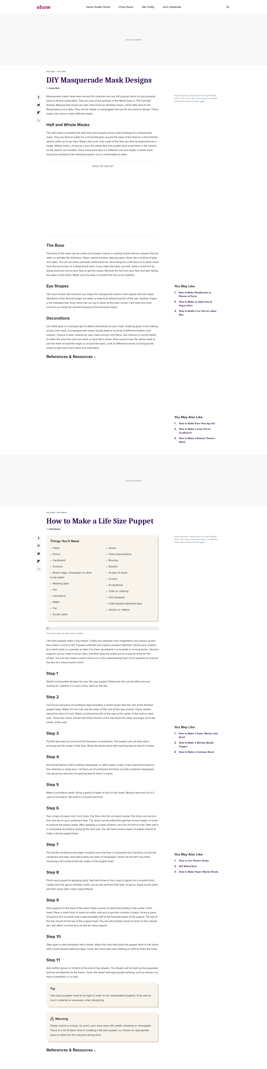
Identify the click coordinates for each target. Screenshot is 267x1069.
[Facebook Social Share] (39, 97)
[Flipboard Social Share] (39, 113)
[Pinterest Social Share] (39, 546)
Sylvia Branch (54, 529)
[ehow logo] (44, 7)
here (202, 101)
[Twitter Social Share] (39, 105)
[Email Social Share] (39, 120)
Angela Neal (54, 88)
